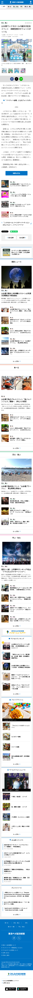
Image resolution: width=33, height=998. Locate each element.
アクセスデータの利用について (10, 950)
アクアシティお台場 (6, 36)
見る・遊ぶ (16, 6)
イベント (16, 34)
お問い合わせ (6, 952)
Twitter (19, 938)
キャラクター (15, 36)
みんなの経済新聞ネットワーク (16, 974)
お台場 (3, 34)
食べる (9, 6)
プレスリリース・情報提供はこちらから (12, 947)
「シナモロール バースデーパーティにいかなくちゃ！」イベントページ (16, 224)
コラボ (21, 34)
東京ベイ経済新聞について (9, 945)
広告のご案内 (6, 955)
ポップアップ (10, 34)
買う (22, 6)
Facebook (14, 938)
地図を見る (16, 173)
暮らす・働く (28, 6)
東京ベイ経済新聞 (16, 2)
